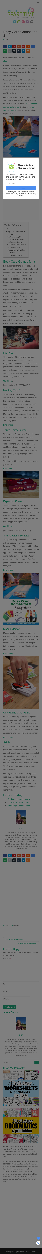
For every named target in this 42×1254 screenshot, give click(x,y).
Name (5, 984)
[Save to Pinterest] (14, 46)
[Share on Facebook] (5, 46)
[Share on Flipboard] (23, 46)
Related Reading (16, 255)
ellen (6, 39)
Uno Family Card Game (18, 250)
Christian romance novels (18, 802)
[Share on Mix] (28, 51)
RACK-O (13, 234)
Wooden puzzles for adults (19, 805)
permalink (16, 925)
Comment (7, 959)
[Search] (36, 1062)
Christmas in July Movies (14, 939)
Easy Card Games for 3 (15, 231)
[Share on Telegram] (23, 51)
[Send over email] (5, 51)
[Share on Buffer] (14, 51)
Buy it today (8, 653)
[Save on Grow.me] (33, 46)
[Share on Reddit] (28, 46)
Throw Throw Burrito (17, 239)
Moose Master (15, 247)
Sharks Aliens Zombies (18, 245)
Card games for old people (19, 799)
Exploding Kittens (16, 242)
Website (6, 999)
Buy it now (7, 468)
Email (5, 991)
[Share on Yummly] (19, 46)
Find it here (8, 424)
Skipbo (12, 252)
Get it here (7, 380)
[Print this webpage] (10, 51)
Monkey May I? (15, 237)
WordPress (33, 1252)
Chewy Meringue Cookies (27, 943)
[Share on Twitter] (10, 46)
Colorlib (19, 1252)
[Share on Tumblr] (19, 51)
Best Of (8, 925)
